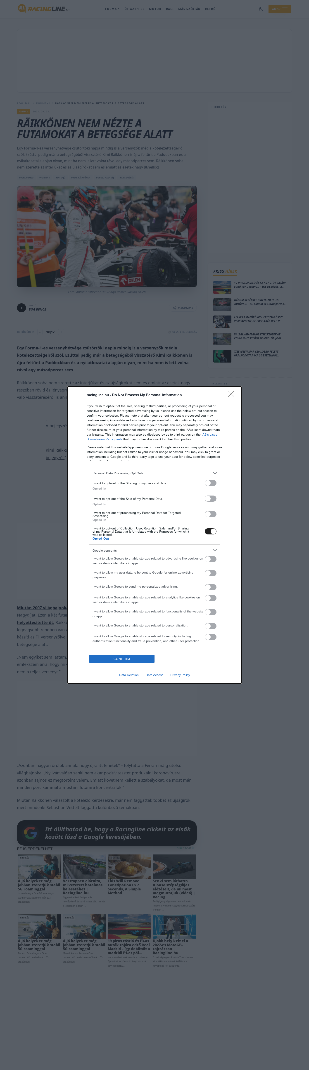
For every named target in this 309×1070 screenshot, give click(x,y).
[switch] (210, 483)
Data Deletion (129, 675)
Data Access (154, 675)
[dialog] (154, 535)
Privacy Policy (180, 675)
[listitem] (154, 473)
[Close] (232, 395)
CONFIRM (122, 659)
